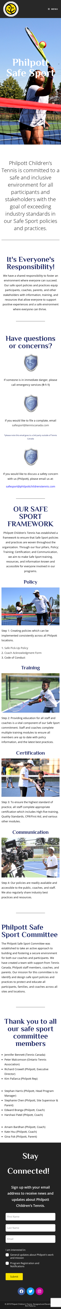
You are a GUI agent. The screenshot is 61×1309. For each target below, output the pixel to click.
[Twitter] (30, 1291)
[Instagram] (39, 1291)
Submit (14, 1276)
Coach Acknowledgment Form (23, 653)
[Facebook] (21, 1291)
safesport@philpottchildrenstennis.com (30, 486)
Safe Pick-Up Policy (16, 648)
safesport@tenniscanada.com (30, 425)
